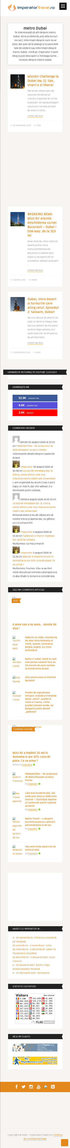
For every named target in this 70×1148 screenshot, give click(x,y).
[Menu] (63, 6)
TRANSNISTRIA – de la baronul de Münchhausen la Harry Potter (41, 777)
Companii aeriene (23, 729)
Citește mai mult (35, 116)
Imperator (26, 466)
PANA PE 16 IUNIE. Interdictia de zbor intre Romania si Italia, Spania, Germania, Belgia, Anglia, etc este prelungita (41, 644)
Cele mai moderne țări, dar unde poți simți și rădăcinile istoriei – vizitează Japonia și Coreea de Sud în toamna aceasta (41, 799)
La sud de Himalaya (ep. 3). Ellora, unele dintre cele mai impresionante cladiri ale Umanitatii (34, 474)
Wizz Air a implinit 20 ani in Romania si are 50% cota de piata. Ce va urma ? (34, 560)
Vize (15, 600)
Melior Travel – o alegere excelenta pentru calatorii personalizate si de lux (40, 822)
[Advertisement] (35, 172)
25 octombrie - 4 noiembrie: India (32, 945)
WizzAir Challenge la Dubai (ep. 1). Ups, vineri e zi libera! (43, 81)
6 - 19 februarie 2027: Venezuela (31, 972)
